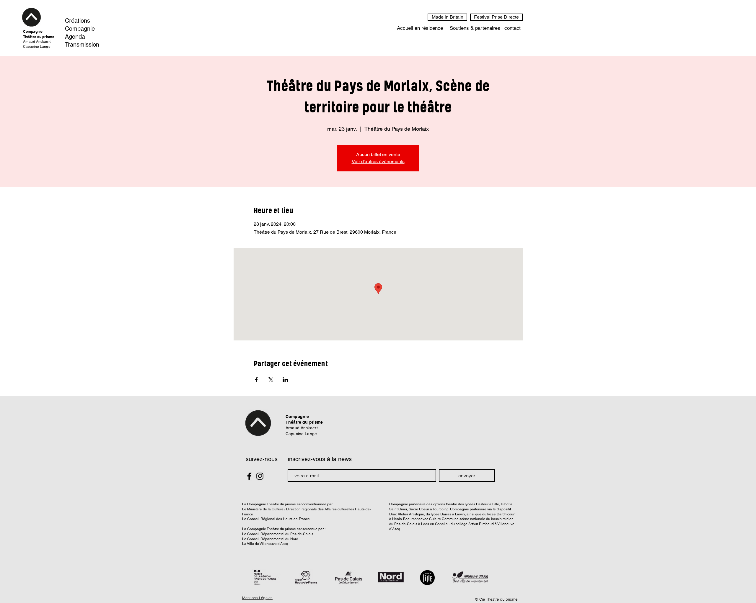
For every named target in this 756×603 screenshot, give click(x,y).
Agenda (75, 36)
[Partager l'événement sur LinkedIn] (285, 379)
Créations (77, 20)
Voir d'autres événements (378, 161)
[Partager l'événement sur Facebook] (256, 379)
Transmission (82, 44)
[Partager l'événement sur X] (271, 379)
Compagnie (80, 28)
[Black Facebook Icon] (249, 476)
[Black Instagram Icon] (260, 476)
